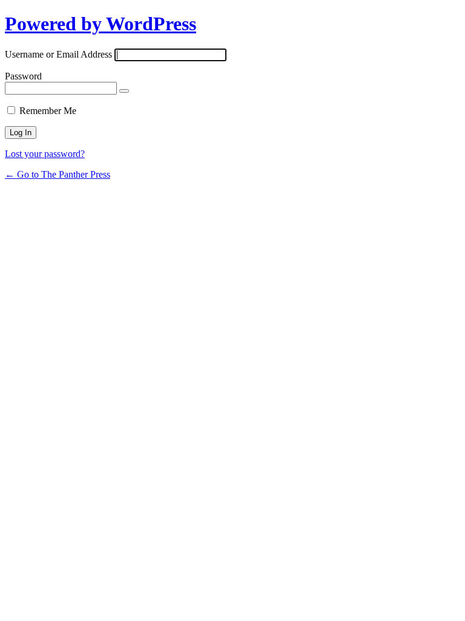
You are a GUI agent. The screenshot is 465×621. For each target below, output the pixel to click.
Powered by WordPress (100, 24)
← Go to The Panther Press (57, 174)
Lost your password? (45, 154)
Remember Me (47, 111)
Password (23, 76)
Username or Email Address (58, 54)
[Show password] (124, 91)
